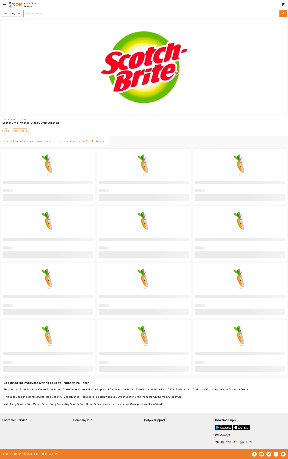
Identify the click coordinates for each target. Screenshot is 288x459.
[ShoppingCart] (283, 4)
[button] (12, 14)
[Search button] (283, 13)
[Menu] (4, 4)
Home (6, 119)
